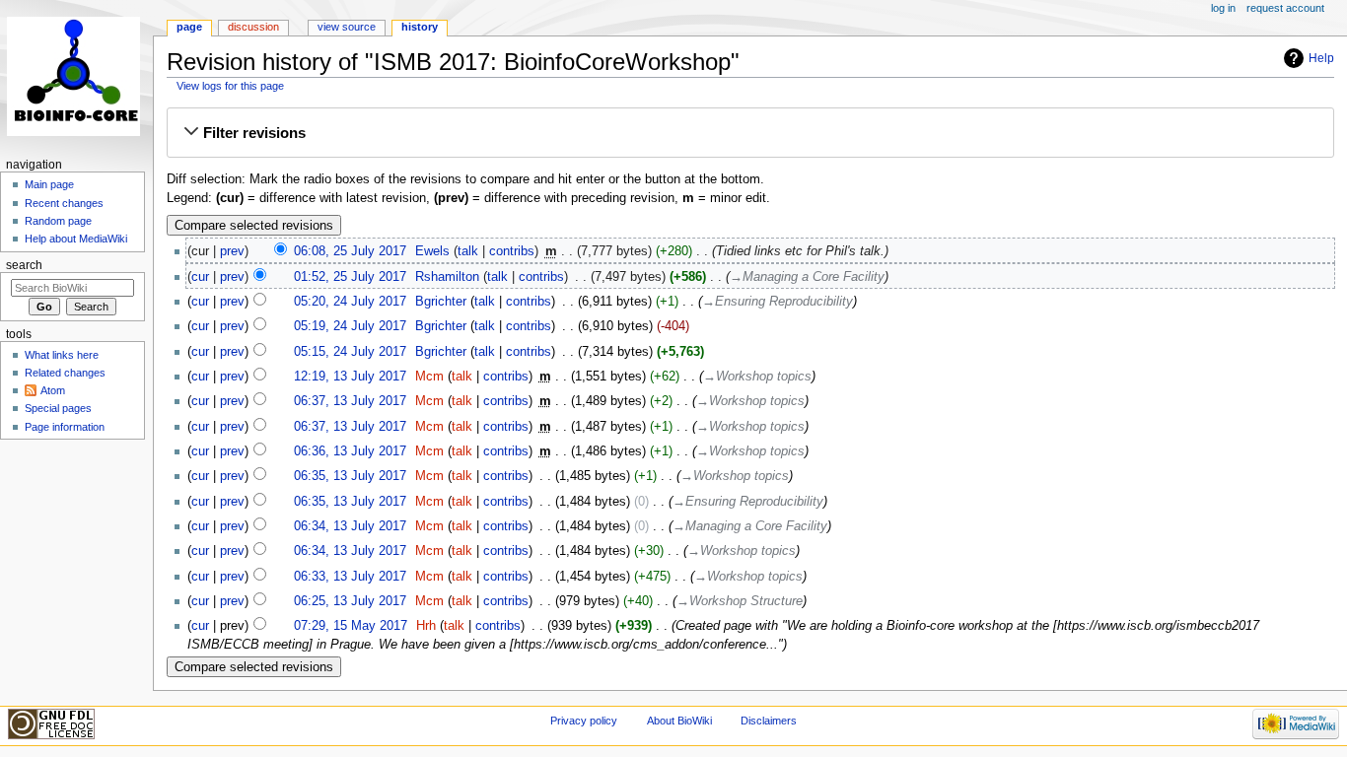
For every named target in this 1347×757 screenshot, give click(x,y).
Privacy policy (583, 720)
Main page (49, 184)
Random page (58, 221)
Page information (65, 427)
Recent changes (64, 203)
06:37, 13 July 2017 (350, 401)
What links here (62, 355)
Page (189, 27)
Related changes (65, 372)
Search (24, 265)
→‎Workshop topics (757, 376)
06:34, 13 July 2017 (350, 526)
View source (347, 27)
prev (232, 251)
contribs (511, 251)
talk (468, 251)
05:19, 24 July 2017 (350, 326)
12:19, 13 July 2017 (350, 376)
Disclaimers (769, 720)
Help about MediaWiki (76, 238)
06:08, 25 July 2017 (350, 251)
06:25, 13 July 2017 (350, 601)
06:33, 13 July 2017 (350, 577)
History (419, 27)
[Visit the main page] (76, 76)
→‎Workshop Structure (739, 601)
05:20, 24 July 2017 (350, 302)
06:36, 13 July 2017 (350, 451)
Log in (1223, 8)
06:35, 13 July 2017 (350, 476)
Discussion (253, 27)
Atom (52, 390)
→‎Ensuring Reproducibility (777, 302)
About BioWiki (679, 720)
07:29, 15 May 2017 (350, 626)
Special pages (58, 408)
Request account (1285, 8)
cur (200, 277)
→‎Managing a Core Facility (807, 277)
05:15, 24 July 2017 (350, 352)
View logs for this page (230, 86)
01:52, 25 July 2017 (350, 277)
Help (1321, 58)
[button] (750, 133)
